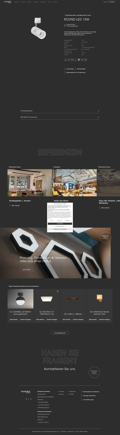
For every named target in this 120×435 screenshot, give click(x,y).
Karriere (71, 394)
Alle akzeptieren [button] (60, 223)
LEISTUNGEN (35, 1)
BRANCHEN (29, 1)
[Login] (107, 2)
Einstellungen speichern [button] (60, 226)
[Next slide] (108, 182)
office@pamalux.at (44, 407)
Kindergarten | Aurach (20, 201)
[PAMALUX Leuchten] (7, 2)
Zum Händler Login (88, 399)
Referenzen (72, 391)
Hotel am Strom (61, 201)
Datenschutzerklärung (67, 216)
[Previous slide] (12, 182)
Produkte (61, 391)
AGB (77, 431)
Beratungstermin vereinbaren (91, 391)
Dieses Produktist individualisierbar (72, 25)
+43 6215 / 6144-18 (43, 422)
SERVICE (49, 1)
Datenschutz (71, 431)
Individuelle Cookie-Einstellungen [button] (60, 229)
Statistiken (60, 220)
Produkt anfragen (25, 319)
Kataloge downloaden (89, 395)
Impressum (63, 431)
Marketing (68, 220)
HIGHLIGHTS (16, 1)
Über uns (61, 394)
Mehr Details (14, 319)
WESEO (86, 431)
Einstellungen (61, 217)
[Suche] (104, 2)
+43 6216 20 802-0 (43, 402)
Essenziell (52, 220)
